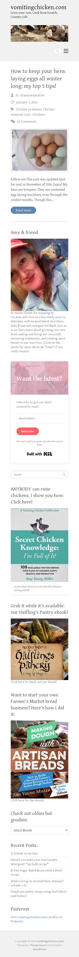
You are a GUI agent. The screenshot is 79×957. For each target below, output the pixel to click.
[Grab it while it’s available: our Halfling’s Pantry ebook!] (39, 620)
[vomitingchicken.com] (39, 31)
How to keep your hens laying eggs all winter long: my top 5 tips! (38, 78)
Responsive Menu (66, 51)
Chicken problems (28, 109)
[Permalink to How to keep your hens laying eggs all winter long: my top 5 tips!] (39, 150)
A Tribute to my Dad (24, 853)
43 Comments (26, 122)
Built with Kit (39, 453)
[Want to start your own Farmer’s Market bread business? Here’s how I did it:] (39, 722)
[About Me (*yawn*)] (39, 240)
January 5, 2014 (26, 102)
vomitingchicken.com (38, 7)
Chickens (38, 115)
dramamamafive (32, 95)
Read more (23, 210)
